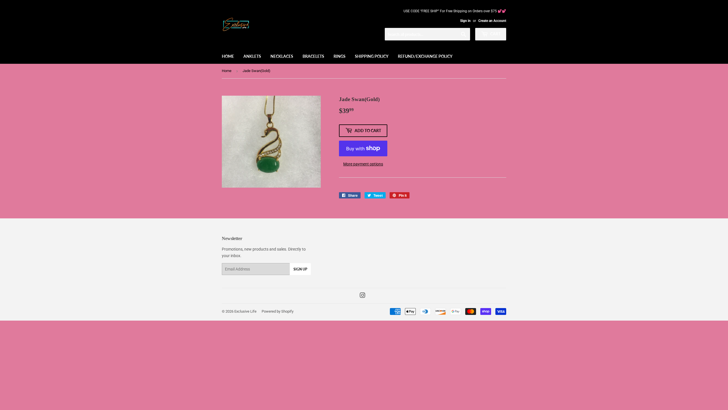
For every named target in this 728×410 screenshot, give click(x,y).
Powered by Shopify (277, 311)
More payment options (363, 164)
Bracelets (313, 56)
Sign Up (300, 269)
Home (228, 56)
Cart (494, 33)
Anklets (252, 56)
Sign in (465, 21)
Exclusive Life (245, 311)
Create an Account (492, 21)
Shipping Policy (371, 56)
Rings (340, 56)
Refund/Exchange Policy (425, 56)
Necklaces (281, 56)
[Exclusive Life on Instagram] (362, 296)
